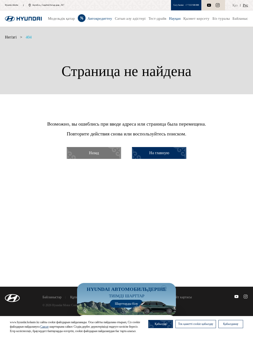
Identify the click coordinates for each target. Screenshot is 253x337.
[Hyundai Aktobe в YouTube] (236, 296)
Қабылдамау (230, 324)
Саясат (44, 326)
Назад (94, 153)
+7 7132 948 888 (192, 5)
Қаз (235, 5)
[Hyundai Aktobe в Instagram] (217, 5)
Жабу (164, 288)
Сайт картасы (182, 297)
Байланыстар (52, 297)
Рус (245, 5)
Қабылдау (161, 324)
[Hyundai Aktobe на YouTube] (209, 5)
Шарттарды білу (126, 303)
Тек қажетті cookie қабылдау (195, 324)
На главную (159, 153)
